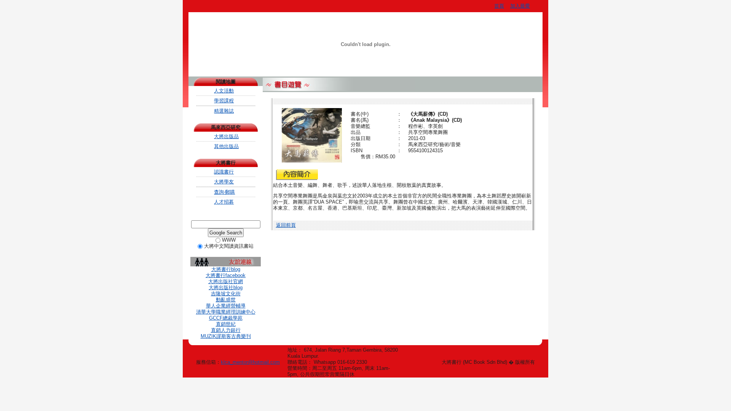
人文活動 (224, 91)
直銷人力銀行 (226, 330)
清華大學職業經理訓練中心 (225, 312)
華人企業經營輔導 (226, 306)
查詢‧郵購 (224, 192)
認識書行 (224, 172)
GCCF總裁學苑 (226, 318)
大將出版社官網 (225, 281)
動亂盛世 (226, 300)
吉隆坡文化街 (226, 293)
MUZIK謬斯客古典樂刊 (226, 336)
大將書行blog (225, 269)
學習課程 (224, 101)
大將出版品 (226, 136)
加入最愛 (520, 6)
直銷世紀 (226, 324)
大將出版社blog (226, 287)
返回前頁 (286, 225)
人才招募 (224, 202)
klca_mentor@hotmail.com (250, 362)
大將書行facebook (226, 275)
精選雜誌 (224, 111)
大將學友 (224, 182)
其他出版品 (226, 146)
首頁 (499, 6)
